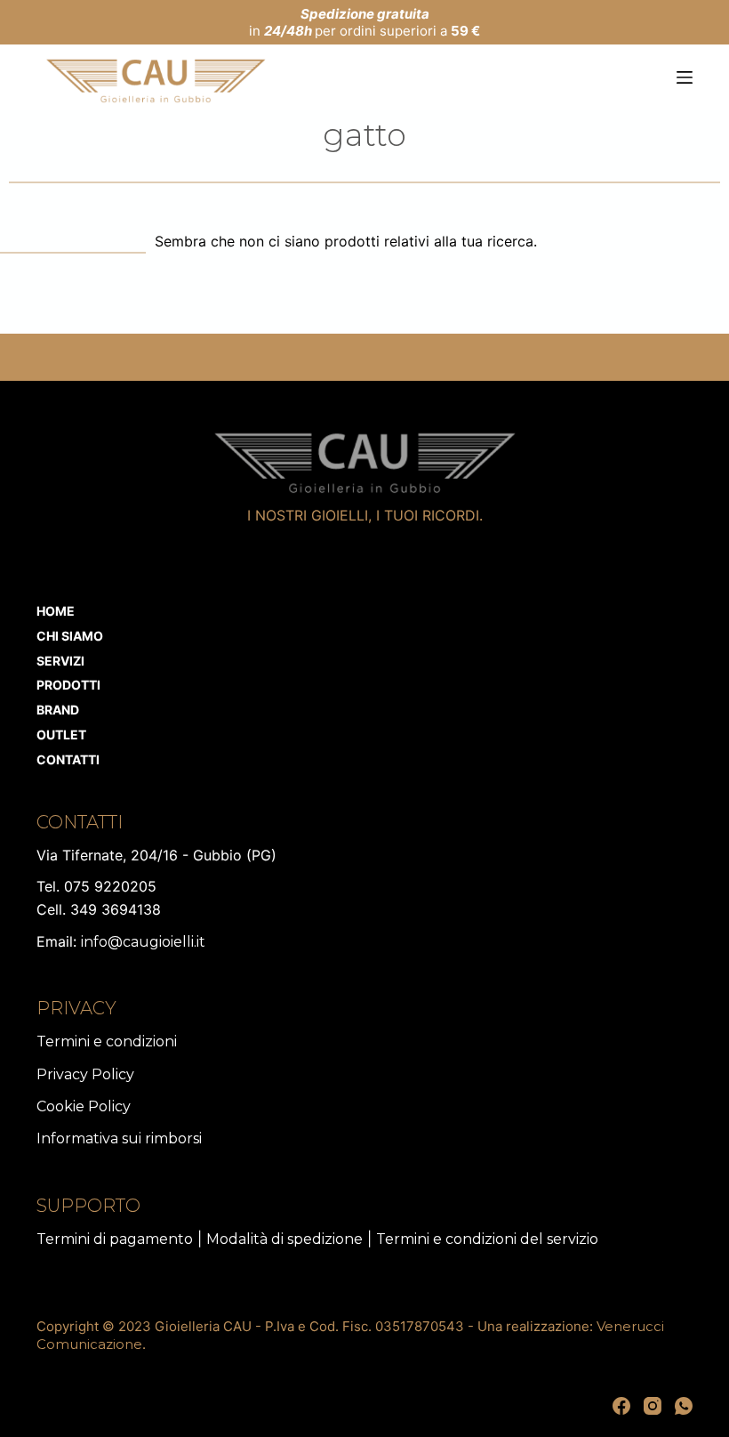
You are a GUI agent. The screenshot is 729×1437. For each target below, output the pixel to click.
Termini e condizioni (106, 1041)
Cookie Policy (83, 1106)
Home (55, 610)
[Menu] (685, 77)
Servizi (60, 660)
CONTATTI (68, 759)
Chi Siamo (69, 635)
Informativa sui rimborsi (119, 1138)
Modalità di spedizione (284, 1239)
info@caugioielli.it (143, 941)
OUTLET (61, 734)
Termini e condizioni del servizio (487, 1239)
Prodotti (68, 684)
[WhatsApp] (684, 1406)
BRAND (57, 709)
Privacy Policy (85, 1074)
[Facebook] (621, 1406)
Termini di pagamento (114, 1239)
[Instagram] (652, 1406)
